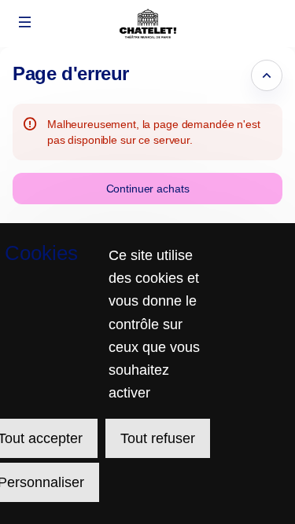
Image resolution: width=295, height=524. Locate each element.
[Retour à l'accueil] (147, 23)
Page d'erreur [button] (71, 73)
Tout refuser (157, 438)
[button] (25, 22)
